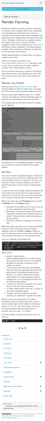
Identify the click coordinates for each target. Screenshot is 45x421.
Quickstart (7, 343)
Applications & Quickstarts (13, 386)
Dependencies (9, 377)
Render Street (38, 44)
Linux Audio (8, 362)
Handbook (5, 335)
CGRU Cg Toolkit (26, 86)
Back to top (7, 404)
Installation (7, 353)
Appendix (7, 391)
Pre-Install (7, 348)
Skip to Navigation (22, 9)
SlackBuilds (8, 372)
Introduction (8, 339)
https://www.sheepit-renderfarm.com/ (15, 63)
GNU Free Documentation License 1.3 (18, 417)
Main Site (9, 396)
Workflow (7, 381)
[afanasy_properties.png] (22, 133)
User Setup (8, 358)
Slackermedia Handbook (13, 2)
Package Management (12, 367)
